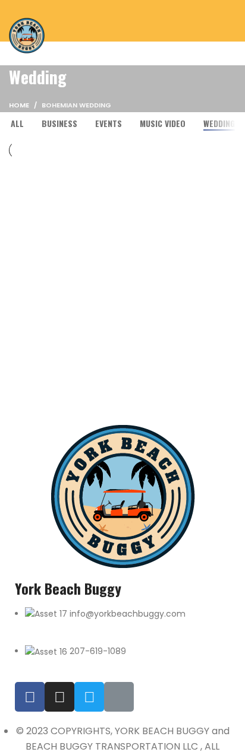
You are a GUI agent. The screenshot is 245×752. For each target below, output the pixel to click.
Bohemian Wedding (76, 105)
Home (19, 105)
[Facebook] (30, 697)
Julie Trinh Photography (85, 251)
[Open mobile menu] (231, 21)
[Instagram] (59, 697)
